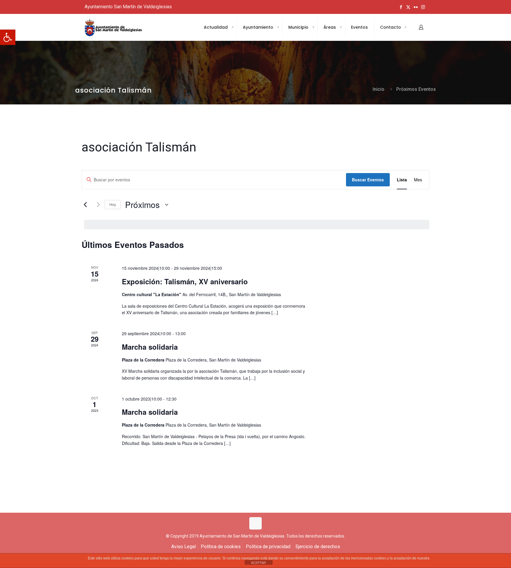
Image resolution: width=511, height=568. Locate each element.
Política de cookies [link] (221, 546)
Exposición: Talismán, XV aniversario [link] (185, 281)
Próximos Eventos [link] (416, 89)
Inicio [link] (378, 89)
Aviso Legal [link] (183, 546)
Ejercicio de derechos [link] (317, 546)
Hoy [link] (112, 204)
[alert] (256, 224)
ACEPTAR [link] (258, 562)
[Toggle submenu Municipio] (313, 27)
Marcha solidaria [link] (150, 347)
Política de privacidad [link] (268, 546)
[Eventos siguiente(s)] (96, 204)
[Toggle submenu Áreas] (341, 27)
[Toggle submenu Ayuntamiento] (278, 27)
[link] (7, 37)
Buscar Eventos (368, 180)
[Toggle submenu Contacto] (405, 27)
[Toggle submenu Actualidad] (232, 27)
